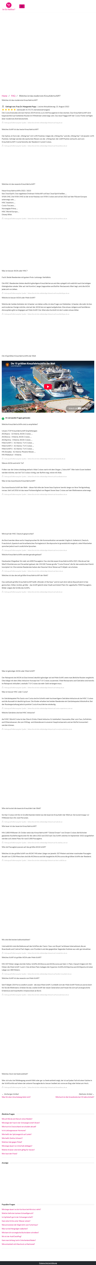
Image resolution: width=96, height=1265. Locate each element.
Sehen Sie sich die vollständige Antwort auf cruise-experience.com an (50, 708)
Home (4, 95)
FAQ (13, 95)
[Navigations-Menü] (22, 6)
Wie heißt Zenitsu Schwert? (12, 1138)
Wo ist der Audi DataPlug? (12, 1236)
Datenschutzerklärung (48, 1263)
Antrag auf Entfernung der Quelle (15, 123)
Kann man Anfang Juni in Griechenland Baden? (19, 1240)
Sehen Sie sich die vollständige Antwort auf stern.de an (45, 571)
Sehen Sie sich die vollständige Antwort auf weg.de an (45, 123)
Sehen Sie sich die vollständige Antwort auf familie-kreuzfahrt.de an (50, 974)
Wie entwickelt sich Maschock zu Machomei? (18, 1244)
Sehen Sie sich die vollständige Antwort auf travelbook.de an (47, 476)
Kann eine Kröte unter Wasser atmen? (16, 1221)
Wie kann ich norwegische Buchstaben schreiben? (20, 1233)
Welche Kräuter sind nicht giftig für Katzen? (18, 1150)
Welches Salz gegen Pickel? (12, 1142)
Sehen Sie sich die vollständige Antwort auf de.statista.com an (48, 843)
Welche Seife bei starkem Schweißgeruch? (17, 1213)
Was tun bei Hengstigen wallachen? (15, 1229)
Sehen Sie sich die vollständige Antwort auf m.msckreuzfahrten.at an (50, 729)
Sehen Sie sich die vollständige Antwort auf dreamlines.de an (47, 146)
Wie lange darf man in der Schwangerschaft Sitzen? (21, 1123)
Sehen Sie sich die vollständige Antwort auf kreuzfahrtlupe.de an (48, 293)
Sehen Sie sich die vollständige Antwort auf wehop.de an (46, 688)
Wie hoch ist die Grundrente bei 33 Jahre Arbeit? (74, 1097)
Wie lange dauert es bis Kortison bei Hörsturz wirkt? (21, 1209)
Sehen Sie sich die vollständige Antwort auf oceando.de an (46, 459)
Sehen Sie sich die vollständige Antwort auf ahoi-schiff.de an (47, 860)
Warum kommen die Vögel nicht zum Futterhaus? (20, 1225)
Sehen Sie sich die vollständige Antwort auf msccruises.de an (47, 550)
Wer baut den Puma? (9, 1154)
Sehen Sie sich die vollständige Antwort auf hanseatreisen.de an (48, 995)
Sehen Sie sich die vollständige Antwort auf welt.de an (45, 592)
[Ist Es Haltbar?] (9, 6)
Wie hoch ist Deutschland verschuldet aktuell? (19, 1127)
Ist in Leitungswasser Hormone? (14, 1130)
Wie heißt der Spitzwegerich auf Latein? (17, 1134)
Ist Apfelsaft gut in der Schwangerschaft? (17, 1217)
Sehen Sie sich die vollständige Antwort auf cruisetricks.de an (47, 953)
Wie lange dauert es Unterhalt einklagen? (17, 1146)
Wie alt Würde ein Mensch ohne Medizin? (17, 1119)
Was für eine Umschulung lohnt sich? (16, 1097)
